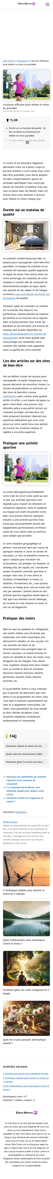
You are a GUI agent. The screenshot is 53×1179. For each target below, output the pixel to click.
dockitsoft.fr (10, 396)
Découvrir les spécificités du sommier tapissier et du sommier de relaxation (26, 780)
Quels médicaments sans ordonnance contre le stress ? (24, 941)
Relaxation (22, 60)
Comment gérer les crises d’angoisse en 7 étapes (26, 991)
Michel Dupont (10, 821)
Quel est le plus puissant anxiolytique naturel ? (24, 1041)
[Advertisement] (26, 32)
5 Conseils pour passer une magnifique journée (25, 1073)
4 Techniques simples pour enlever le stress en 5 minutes (23, 892)
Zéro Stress (8, 60)
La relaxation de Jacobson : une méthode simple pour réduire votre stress (25, 791)
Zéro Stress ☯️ (26, 3)
